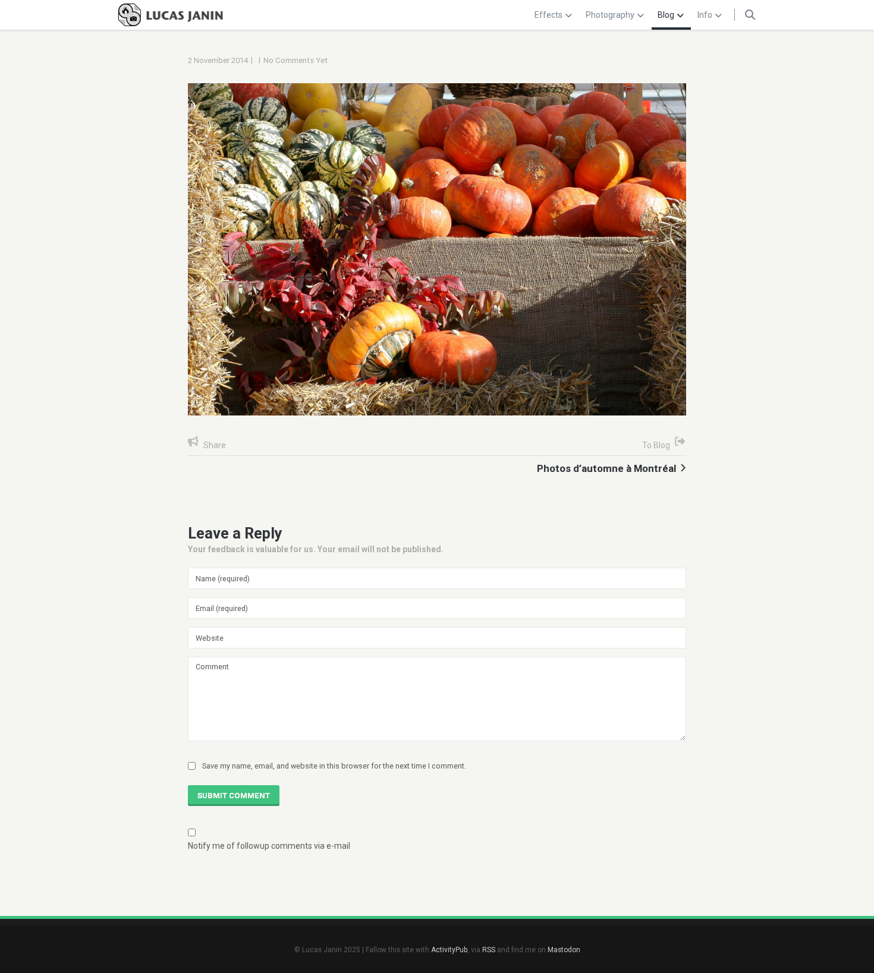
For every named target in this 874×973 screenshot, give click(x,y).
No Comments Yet (295, 60)
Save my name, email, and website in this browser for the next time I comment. (334, 765)
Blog (666, 15)
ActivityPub (449, 950)
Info (704, 15)
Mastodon (564, 950)
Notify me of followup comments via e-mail (269, 846)
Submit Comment (233, 795)
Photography (610, 15)
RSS (488, 950)
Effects (548, 15)
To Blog (656, 445)
